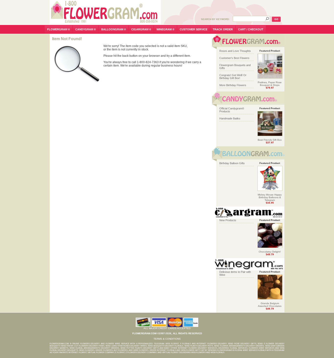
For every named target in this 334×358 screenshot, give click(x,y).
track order (223, 29)
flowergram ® (58, 29)
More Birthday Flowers (232, 85)
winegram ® (165, 29)
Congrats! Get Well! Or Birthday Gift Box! (232, 77)
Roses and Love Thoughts (235, 50)
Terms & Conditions (167, 338)
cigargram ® (141, 29)
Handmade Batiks (229, 118)
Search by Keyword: (215, 19)
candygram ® (85, 29)
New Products (227, 220)
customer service (193, 29)
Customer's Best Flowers (234, 58)
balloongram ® (113, 29)
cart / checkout (250, 29)
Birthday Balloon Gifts (232, 163)
